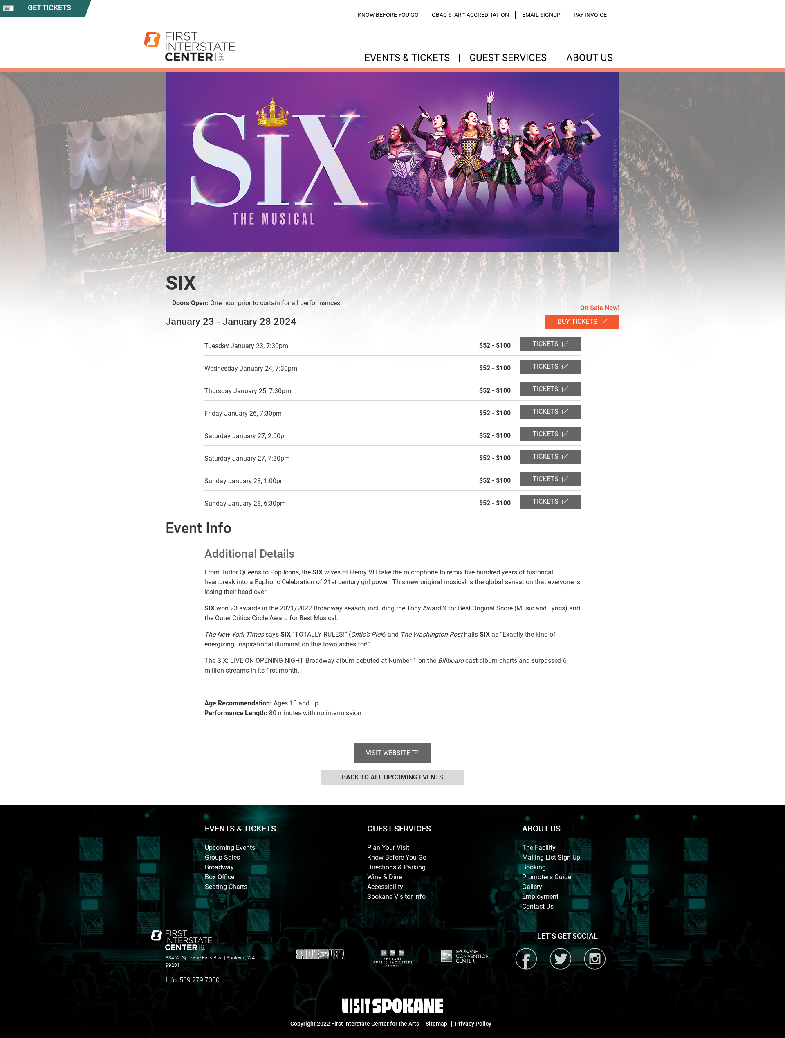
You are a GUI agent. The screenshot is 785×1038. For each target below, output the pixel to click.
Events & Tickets (407, 57)
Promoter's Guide (546, 877)
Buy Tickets (578, 321)
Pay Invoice (590, 14)
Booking (534, 867)
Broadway (219, 867)
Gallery (532, 887)
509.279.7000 (199, 980)
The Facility (539, 847)
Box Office (219, 877)
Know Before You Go (388, 14)
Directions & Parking (396, 867)
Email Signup (541, 14)
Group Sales (222, 857)
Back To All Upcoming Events (392, 777)
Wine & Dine (384, 877)
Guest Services (508, 57)
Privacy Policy (473, 1023)
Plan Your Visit (388, 847)
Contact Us (538, 906)
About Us (589, 57)
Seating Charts (226, 887)
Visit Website (389, 753)
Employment (540, 897)
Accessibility (385, 887)
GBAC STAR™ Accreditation (470, 14)
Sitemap (436, 1023)
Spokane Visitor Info (396, 897)
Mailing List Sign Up (551, 857)
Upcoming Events (230, 847)
